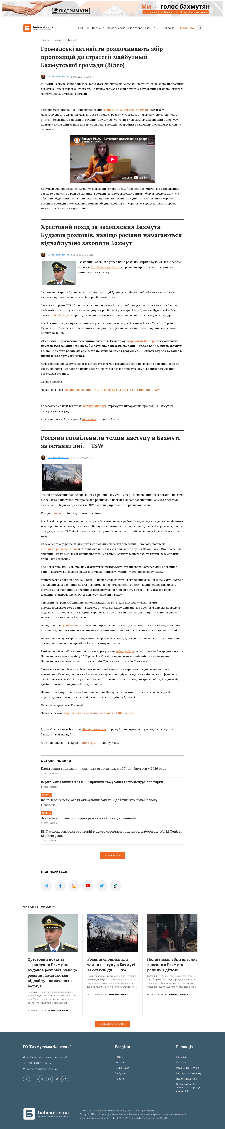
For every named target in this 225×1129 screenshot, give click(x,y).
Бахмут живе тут (94, 729)
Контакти (181, 1062)
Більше (150, 27)
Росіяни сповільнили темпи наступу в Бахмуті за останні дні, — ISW (112, 390)
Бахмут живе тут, (95, 406)
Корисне (98, 27)
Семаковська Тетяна (58, 76)
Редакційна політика (187, 1068)
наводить (60, 513)
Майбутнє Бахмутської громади (126, 109)
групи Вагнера (72, 625)
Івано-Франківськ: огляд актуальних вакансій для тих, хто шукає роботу (99, 800)
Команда (181, 1057)
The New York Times (105, 267)
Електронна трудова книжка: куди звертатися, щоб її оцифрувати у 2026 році (103, 768)
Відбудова (135, 27)
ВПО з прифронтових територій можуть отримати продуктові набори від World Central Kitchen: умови (111, 833)
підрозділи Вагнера (140, 341)
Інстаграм (89, 419)
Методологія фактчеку (188, 1073)
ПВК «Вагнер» (60, 315)
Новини (83, 27)
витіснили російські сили (59, 549)
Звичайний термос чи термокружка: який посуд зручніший (88, 818)
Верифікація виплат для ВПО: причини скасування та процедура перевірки (102, 782)
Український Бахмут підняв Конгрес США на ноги (99, 713)
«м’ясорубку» (125, 651)
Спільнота (187, 27)
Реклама (168, 27)
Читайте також (37, 906)
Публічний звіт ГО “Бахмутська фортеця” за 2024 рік (188, 1087)
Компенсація (116, 27)
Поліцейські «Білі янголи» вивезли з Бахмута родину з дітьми (172, 964)
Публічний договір (186, 1079)
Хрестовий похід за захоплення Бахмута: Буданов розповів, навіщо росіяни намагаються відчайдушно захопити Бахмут (52, 973)
